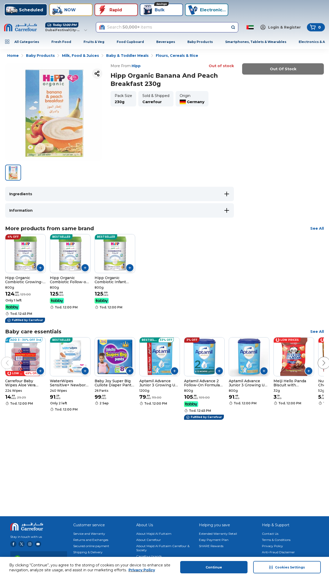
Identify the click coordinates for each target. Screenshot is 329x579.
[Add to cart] (40, 268)
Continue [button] (214, 567)
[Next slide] (319, 358)
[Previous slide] (2, 358)
